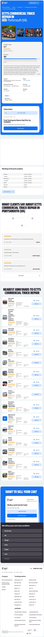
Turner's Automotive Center (11, 392)
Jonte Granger (36, 255)
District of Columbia (33, 591)
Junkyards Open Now (33, 612)
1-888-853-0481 (37, 568)
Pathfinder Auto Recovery (11, 427)
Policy (7, 632)
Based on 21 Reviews (8, 50)
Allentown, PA (17, 585)
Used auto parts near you (20, 620)
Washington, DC (18, 596)
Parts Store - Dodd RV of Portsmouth (11, 340)
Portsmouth (20, 7)
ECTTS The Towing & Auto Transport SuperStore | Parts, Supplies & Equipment (11, 315)
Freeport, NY (17, 593)
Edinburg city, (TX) (18, 580)
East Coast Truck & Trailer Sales (11, 300)
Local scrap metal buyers (34, 624)
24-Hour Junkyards (18, 614)
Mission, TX (16, 588)
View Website (6, 90)
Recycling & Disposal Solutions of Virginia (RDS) (11, 404)
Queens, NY (31, 605)
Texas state (31, 596)
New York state (17, 582)
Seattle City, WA (32, 580)
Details (38, 74)
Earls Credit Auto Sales (11, 329)
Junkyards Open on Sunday (20, 612)
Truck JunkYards (32, 617)
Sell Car (36, 304)
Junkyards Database (6, 7)
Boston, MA (17, 591)
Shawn (38, 242)
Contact (4, 587)
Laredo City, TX (32, 599)
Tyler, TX (31, 588)
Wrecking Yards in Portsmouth (31, 7)
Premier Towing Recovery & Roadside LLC (11, 461)
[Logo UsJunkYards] (10, 500)
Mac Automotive (11, 360)
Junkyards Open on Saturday (35, 614)
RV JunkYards (17, 617)
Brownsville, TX (32, 585)
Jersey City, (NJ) (18, 602)
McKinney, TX (32, 593)
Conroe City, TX (32, 602)
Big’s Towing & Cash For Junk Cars (11, 416)
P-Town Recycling (10, 350)
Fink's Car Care (10, 381)
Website (37, 300)
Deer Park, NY (17, 599)
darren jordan (36, 269)
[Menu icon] (41, 3)
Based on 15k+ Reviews (32, 501)
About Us (4, 589)
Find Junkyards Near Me (7, 580)
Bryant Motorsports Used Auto (11, 473)
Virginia (13, 7)
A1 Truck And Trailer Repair (11, 449)
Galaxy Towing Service (10, 439)
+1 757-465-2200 (26, 80)
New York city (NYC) (33, 582)
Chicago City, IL (17, 605)
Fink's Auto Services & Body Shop (11, 371)
